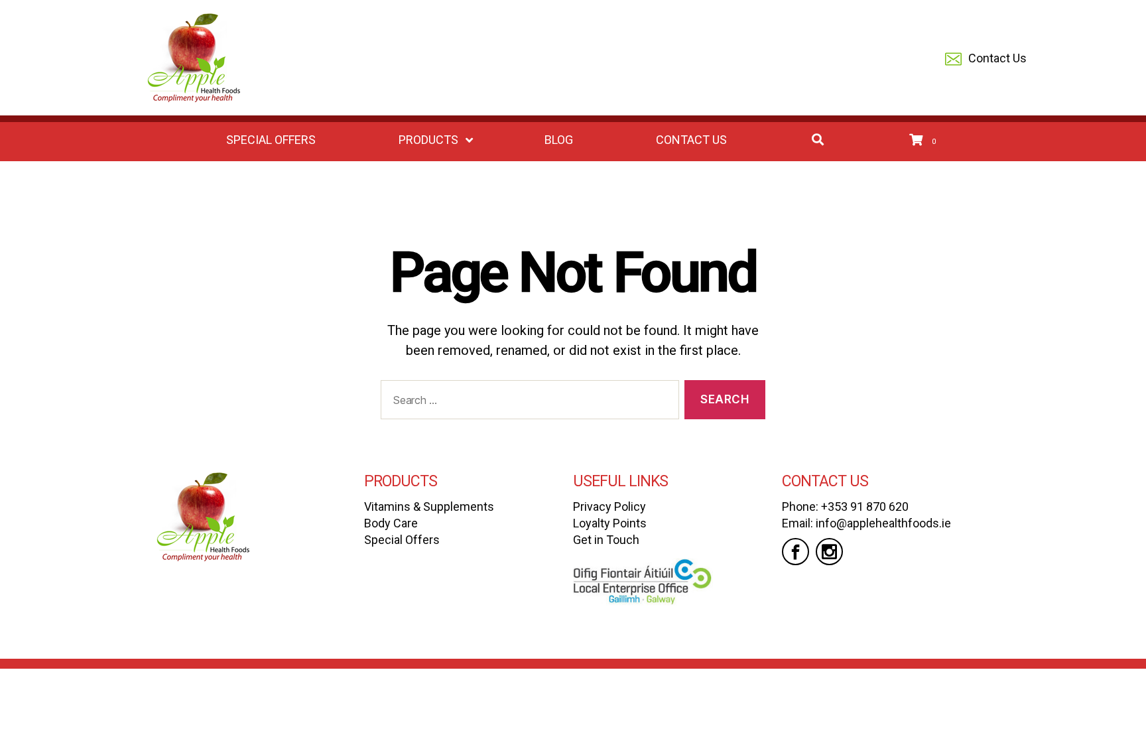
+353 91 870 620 (865, 506)
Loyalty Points (610, 523)
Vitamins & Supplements (429, 506)
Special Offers (402, 540)
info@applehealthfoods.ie (883, 523)
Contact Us (997, 58)
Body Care (391, 523)
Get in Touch (606, 540)
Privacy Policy (609, 506)
